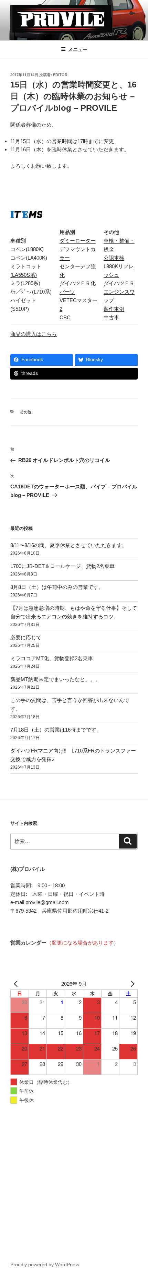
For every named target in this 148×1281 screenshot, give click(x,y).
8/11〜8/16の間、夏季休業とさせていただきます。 (68, 545)
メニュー (77, 49)
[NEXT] (131, 984)
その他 (25, 412)
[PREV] (16, 984)
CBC (65, 317)
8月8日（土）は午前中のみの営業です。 (57, 587)
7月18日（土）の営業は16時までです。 (56, 730)
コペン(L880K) (27, 249)
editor (60, 75)
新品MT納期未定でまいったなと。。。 (55, 679)
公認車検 (114, 258)
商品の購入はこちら (33, 334)
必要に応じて (25, 637)
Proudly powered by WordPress (44, 1264)
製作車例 (114, 309)
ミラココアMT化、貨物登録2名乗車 (51, 658)
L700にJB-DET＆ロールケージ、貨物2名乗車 (62, 566)
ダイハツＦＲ (119, 283)
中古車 (111, 317)
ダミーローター (78, 241)
